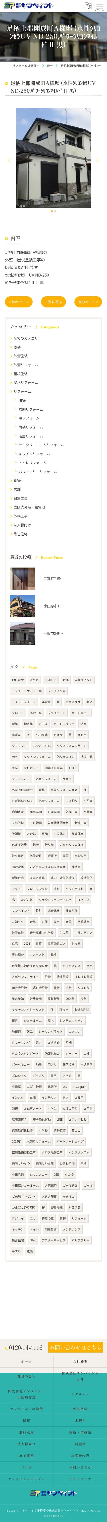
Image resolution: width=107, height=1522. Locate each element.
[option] (53, 158)
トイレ (34, 1229)
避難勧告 (84, 922)
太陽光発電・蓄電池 (29, 507)
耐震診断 (51, 1229)
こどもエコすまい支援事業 (48, 867)
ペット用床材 (75, 889)
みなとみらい (42, 746)
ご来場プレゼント (24, 1196)
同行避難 (18, 867)
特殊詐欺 (63, 977)
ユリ (33, 1218)
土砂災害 (81, 856)
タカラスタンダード (25, 1053)
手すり (16, 1251)
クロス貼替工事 (52, 1152)
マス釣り (72, 801)
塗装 (17, 347)
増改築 (28, 724)
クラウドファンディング (55, 900)
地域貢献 (18, 680)
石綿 (53, 954)
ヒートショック (64, 724)
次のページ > (88, 301)
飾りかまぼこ (66, 757)
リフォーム (22, 391)
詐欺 (48, 977)
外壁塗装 (21, 355)
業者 (39, 1042)
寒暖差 (16, 735)
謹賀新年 (54, 999)
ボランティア (83, 933)
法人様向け (22, 524)
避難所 (52, 856)
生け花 (64, 933)
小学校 (43, 1130)
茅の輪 (31, 834)
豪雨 (66, 856)
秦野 (63, 1218)
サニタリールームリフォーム (41, 444)
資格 (42, 790)
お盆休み (60, 834)
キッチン (18, 1229)
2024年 (70, 999)
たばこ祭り (70, 1108)
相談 (36, 845)
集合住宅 (21, 533)
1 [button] (52, 211)
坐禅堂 (16, 834)
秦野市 (82, 735)
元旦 (15, 757)
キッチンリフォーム (34, 453)
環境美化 (87, 878)
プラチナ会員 (57, 691)
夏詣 (45, 834)
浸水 (57, 922)
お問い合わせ (78, 1119)
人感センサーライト (25, 977)
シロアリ (18, 713)
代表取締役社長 (22, 1130)
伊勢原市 (60, 1130)
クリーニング (21, 1042)
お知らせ (18, 922)
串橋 (84, 1163)
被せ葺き (18, 856)
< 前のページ (19, 301)
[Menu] (99, 5)
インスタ (18, 1097)
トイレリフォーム (33, 462)
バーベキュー (21, 1064)
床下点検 (69, 1064)
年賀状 (46, 702)
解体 (66, 680)
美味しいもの (21, 1163)
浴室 (83, 724)
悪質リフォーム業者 (64, 790)
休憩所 (52, 1086)
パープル (39, 1076)
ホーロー (72, 1053)
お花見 (88, 801)
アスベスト (37, 954)
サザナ (67, 779)
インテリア (49, 1097)
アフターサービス (54, 1240)
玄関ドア (51, 680)
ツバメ (66, 1076)
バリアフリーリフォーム (38, 471)
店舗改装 (18, 812)
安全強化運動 (42, 1119)
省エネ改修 (37, 878)
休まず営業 (19, 845)
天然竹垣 (18, 823)
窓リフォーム (29, 418)
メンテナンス (72, 1229)
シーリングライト (51, 1031)
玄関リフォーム (31, 409)
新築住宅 (18, 878)
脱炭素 (76, 943)
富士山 (76, 1130)
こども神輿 (34, 1086)
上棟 (87, 1053)
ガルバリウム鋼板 (72, 845)
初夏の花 (48, 1218)
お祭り (88, 1108)
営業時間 (36, 999)
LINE (60, 1119)
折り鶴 (49, 845)
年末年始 (18, 999)
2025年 (16, 1141)
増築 (22, 400)
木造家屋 (87, 1064)
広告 (69, 988)
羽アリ (52, 1064)
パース (43, 724)
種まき (63, 1010)
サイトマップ (80, 1479)
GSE (56, 1174)
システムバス (21, 779)
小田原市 (42, 735)
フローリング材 (37, 889)
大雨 (69, 922)
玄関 (33, 1097)
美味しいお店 (45, 1163)
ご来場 (88, 1185)
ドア (66, 1097)
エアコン (75, 1031)
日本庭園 (54, 812)
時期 (69, 1042)
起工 (30, 1031)
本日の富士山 (81, 713)
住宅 (15, 943)
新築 (17, 480)
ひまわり (84, 988)
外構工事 (21, 515)
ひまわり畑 (67, 1163)
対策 (45, 922)
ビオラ (58, 735)
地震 (39, 1064)
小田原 (16, 1086)
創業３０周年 (54, 768)
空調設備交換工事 (24, 1152)
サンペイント (21, 911)
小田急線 (18, 1174)
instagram (80, 1086)
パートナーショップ (70, 1141)
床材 (57, 889)
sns (65, 1086)
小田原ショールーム (25, 1185)
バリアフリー (81, 1240)
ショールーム (33, 1020)
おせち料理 (81, 1010)
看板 (57, 988)
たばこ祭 (27, 900)
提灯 (39, 911)
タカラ (69, 1174)
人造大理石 (49, 1196)
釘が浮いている (22, 801)
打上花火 (83, 900)
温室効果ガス (57, 943)
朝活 (90, 702)
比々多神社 (73, 702)
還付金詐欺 (40, 988)
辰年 (84, 999)
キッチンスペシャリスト (28, 1010)
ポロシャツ (19, 1076)
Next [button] (97, 160)
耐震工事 (21, 498)
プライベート (57, 713)
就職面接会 (19, 1119)
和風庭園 (36, 812)
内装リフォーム (31, 427)
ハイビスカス (72, 966)
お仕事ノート (33, 1108)
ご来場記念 (70, 1185)
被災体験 (18, 933)
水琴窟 (88, 812)
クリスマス (19, 746)
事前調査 (18, 954)
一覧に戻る (53, 301)
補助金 (76, 867)
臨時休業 (54, 911)
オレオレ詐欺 (84, 977)
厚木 (51, 1020)
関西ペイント (84, 680)
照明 (90, 966)
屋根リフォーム (26, 382)
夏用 (53, 1076)
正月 (15, 1020)
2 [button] (55, 211)
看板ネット (31, 768)
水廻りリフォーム (39, 1141)
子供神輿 (36, 823)
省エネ (34, 680)
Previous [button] (10, 160)
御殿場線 (57, 1207)
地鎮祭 (16, 1031)
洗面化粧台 (52, 1053)
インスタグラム (79, 1152)
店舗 (17, 489)
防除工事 (36, 713)
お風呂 (79, 1097)
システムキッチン (72, 1020)
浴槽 (15, 1108)
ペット (16, 889)
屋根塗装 (21, 373)
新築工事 (81, 823)
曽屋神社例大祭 (58, 823)
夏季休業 (78, 834)
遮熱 (30, 1251)
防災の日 (36, 856)
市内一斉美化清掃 (63, 878)
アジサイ (18, 1218)
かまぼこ (69, 1196)
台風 (33, 922)
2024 (27, 943)
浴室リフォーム (31, 436)
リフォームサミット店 (27, 691)
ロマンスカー (39, 1174)
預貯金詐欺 (19, 988)
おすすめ (54, 1042)
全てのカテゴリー (28, 338)
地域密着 (87, 757)
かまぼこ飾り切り (24, 1207)
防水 (33, 1240)
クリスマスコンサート (72, 746)
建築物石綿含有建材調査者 (30, 966)
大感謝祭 (51, 1185)
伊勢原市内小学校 (42, 933)
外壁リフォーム (26, 364)
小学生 (52, 1108)
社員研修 (72, 911)
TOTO (73, 768)
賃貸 (39, 943)
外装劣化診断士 (22, 790)
